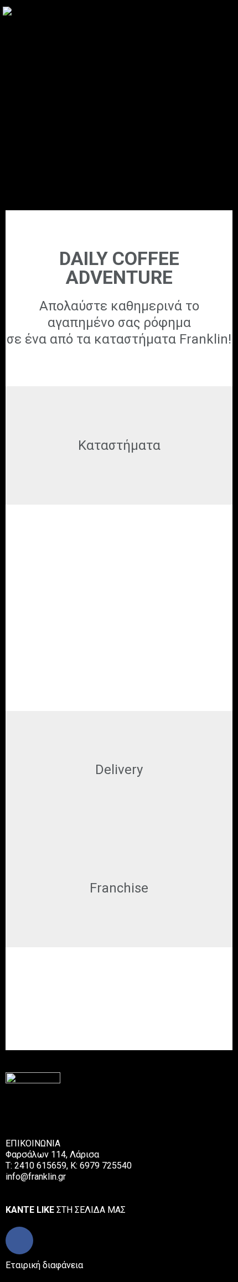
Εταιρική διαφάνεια (44, 1265)
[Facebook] (19, 1240)
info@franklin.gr (36, 1176)
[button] (229, 10)
